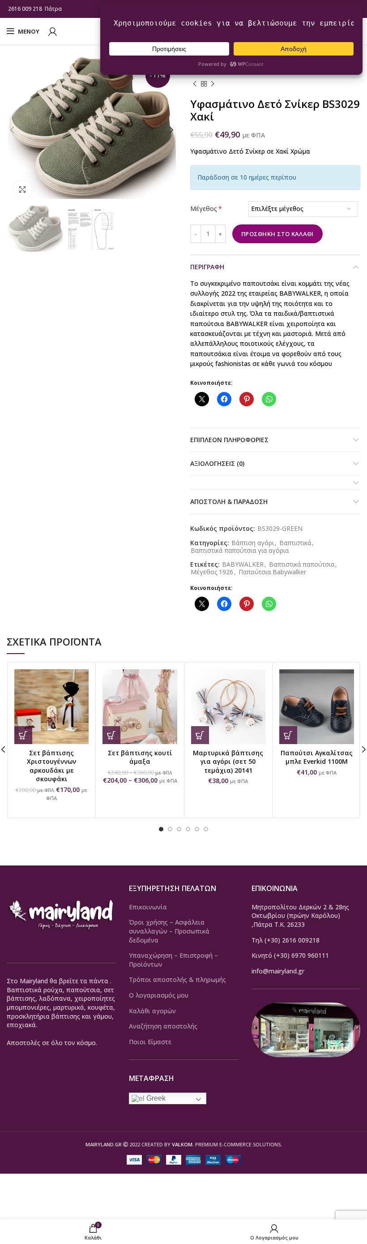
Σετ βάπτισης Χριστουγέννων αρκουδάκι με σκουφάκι (51, 766)
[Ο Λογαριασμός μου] (52, 31)
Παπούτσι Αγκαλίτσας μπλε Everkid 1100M (317, 757)
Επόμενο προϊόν (212, 84)
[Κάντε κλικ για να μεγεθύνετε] (22, 189)
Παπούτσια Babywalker (272, 572)
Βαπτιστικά (295, 543)
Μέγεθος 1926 (212, 572)
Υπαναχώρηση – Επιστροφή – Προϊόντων (173, 960)
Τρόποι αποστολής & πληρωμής (177, 979)
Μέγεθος (206, 208)
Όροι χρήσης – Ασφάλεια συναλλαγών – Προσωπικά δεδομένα (169, 931)
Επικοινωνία (148, 907)
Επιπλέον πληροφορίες (229, 439)
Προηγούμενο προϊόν (194, 84)
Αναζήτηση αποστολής (163, 1026)
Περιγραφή (207, 267)
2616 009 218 (25, 9)
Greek (155, 1098)
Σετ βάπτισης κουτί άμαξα (140, 757)
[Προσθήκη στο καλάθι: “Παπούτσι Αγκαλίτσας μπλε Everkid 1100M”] (288, 735)
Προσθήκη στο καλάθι (277, 234)
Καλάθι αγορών (152, 1011)
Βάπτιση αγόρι (252, 543)
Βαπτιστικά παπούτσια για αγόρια (240, 551)
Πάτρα (54, 9)
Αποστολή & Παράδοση (229, 501)
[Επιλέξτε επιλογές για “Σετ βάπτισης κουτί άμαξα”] (111, 735)
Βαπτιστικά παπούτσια (301, 564)
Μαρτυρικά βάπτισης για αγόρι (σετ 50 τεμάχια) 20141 (228, 762)
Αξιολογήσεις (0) (217, 463)
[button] (23, 735)
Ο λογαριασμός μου (158, 995)
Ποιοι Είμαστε (150, 1041)
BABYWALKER (243, 564)
